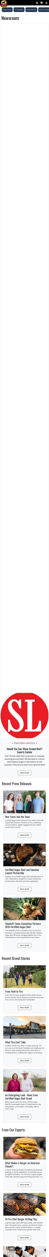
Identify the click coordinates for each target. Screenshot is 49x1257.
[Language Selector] (42, 2)
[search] (37, 2)
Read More (24, 773)
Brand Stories (31, 10)
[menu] (46, 2)
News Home (7, 10)
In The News (19, 10)
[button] (42, 2)
